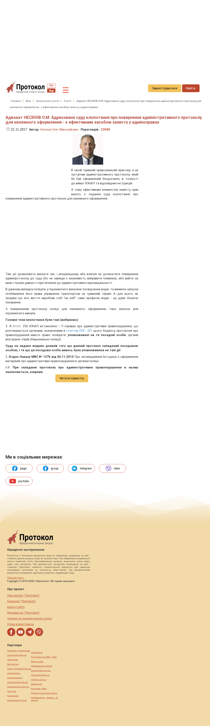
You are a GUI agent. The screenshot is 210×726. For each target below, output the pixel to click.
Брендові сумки (39, 688)
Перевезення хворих (41, 666)
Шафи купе (36, 684)
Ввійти (190, 88)
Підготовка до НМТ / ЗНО (44, 657)
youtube (23, 481)
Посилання (12, 695)
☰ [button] (65, 90)
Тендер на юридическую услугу (29, 618)
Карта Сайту (16, 607)
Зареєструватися (164, 88)
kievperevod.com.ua (17, 700)
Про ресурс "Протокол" (23, 595)
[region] (105, 37)
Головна (16, 101)
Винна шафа (37, 661)
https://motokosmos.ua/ (19, 668)
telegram (86, 468)
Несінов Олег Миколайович (59, 129)
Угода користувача (20, 624)
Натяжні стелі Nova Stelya (44, 693)
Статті (68, 101)
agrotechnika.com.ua (17, 682)
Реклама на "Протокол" (23, 613)
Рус (51, 85)
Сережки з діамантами (18, 650)
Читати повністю (71, 378)
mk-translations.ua (40, 675)
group (54, 468)
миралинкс (12, 659)
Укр (51, 90)
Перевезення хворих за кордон (44, 699)
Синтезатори (13, 673)
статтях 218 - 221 (79, 331)
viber (117, 468)
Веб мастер (13, 664)
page (23, 468)
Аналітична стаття (47, 101)
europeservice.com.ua (18, 686)
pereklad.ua (37, 652)
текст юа (11, 691)
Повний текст (15, 577)
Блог (29, 101)
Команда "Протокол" (21, 601)
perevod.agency (15, 677)
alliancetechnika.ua (16, 655)
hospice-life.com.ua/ (41, 670)
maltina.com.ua (38, 679)
